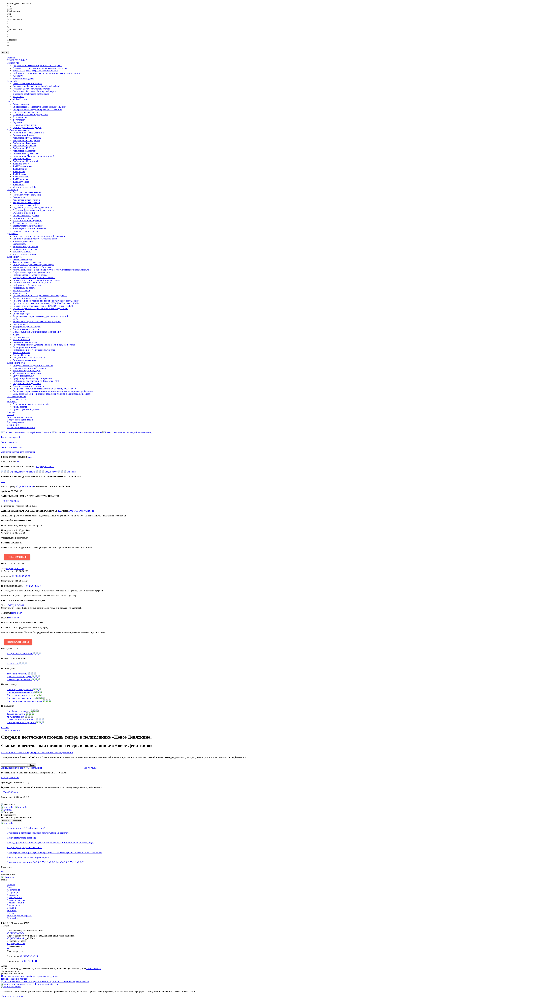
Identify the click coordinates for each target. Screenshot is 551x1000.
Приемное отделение (23, 218)
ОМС (15, 319)
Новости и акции (15, 902)
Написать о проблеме (11, 820)
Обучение (17, 122)
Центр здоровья (20, 324)
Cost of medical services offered (27, 83)
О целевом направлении (25, 125)
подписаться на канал (18, 642)
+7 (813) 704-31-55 (16, 943)
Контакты (12, 401)
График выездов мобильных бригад (30, 275)
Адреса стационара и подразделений (31, 404)
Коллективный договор (24, 254)
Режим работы (20, 407)
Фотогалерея (19, 120)
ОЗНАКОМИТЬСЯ (17, 557)
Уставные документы (23, 241)
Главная (11, 57)
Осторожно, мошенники (25, 360)
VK (3, 872)
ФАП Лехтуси (20, 174)
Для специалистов (16, 363)
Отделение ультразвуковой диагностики (32, 207)
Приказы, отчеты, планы (25, 249)
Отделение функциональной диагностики (33, 210)
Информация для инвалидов (26, 326)
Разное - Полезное (21, 355)
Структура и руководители (26, 112)
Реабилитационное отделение (27, 220)
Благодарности (20, 117)
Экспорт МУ (13, 63)
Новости (11, 412)
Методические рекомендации (27, 373)
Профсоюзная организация (20, 419)
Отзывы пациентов (16, 396)
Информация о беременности (27, 285)
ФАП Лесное (19, 171)
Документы (12, 233)
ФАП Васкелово (21, 163)
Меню (4, 53)
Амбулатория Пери (22, 158)
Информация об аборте (24, 288)
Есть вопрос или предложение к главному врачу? (53, 632)
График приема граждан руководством (32, 272)
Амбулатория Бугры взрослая (27, 138)
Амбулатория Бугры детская (26, 140)
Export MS (12, 81)
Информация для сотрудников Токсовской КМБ (36, 381)
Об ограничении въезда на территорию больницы (37, 109)
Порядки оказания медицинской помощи (33, 365)
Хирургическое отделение (25, 231)
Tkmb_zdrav (16, 613)
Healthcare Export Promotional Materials (31, 88)
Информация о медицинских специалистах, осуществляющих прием (46, 73)
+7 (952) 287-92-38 (32, 586)
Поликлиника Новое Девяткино (28, 132)
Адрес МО (18, 76)
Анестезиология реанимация (27, 192)
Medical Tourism (20, 99)
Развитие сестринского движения (29, 386)
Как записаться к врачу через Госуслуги (32, 267)
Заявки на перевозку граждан (27, 262)
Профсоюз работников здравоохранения (32, 378)
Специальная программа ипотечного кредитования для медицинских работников (53, 391)
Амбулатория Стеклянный (25, 161)
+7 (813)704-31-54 (15, 933)
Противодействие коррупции (27, 127)
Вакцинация (19, 311)
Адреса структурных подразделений (30, 114)
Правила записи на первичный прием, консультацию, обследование (46, 301)
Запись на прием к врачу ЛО (15, 768)
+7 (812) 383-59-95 (25, 486)
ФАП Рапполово (21, 179)
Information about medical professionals (31, 94)
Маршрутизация (21, 293)
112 (18, 461)
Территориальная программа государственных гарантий (40, 316)
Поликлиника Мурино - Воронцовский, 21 (34, 156)
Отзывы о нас (19, 399)
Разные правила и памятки (26, 329)
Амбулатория (13, 890)
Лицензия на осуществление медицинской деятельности (40, 236)
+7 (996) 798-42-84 (15, 568)
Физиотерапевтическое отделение (29, 228)
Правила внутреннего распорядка (29, 298)
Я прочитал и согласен (12, 996)
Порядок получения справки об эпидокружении (36, 280)
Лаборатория (19, 197)
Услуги (16, 334)
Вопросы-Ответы (21, 352)
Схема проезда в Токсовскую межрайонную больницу (39, 107)
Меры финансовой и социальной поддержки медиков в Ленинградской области (52, 394)
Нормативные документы (25, 246)
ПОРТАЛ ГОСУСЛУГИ (81, 511)
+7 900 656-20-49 (9, 792)
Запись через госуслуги (12, 447)
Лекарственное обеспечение (21, 427)
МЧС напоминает (21, 339)
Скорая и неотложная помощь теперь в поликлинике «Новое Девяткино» (37, 752)
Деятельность (19, 244)
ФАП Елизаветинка (22, 166)
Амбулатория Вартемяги (25, 143)
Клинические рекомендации (26, 370)
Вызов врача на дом (22, 259)
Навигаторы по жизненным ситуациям (32, 282)
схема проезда (93, 968)
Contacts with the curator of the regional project (34, 91)
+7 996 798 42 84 (29, 961)
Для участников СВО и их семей (29, 357)
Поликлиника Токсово (24, 135)
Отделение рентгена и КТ (25, 205)
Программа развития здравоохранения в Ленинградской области (44, 344)
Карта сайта (13, 918)
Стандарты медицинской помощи (29, 368)
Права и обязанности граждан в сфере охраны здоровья (40, 295)
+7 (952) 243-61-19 (15, 605)
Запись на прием (9, 442)
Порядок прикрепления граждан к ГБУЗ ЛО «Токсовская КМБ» (44, 306)
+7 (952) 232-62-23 (21, 576)
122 (30, 457)
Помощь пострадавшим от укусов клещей (33, 264)
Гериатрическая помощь (24, 347)
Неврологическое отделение (26, 202)
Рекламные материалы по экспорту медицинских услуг (40, 68)
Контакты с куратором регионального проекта (35, 70)
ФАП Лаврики (20, 169)
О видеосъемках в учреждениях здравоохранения (37, 332)
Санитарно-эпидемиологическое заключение (35, 238)
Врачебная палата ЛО (23, 376)
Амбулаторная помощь (18, 130)
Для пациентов (14, 257)
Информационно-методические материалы (34, 350)
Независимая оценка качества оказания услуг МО (37, 321)
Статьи (10, 414)
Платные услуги (21, 337)
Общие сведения (21, 104)
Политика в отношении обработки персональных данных (29, 976)
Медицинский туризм (23, 78)
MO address (18, 96)
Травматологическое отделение (28, 226)
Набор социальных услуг (25, 342)
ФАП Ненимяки (21, 176)
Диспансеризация (21, 313)
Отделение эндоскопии (24, 213)
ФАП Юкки (18, 184)
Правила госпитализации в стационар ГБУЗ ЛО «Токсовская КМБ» (46, 303)
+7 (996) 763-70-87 (45, 466)
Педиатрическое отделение (26, 215)
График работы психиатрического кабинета (34, 277)
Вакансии (12, 908)
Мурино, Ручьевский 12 (24, 187)
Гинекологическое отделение (27, 195)
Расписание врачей (10, 437)
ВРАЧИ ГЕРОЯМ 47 (17, 60)
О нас (9, 101)
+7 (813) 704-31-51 (16, 938)
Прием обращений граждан (26, 409)
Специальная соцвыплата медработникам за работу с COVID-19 (44, 388)
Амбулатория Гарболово (24, 145)
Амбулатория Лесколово (24, 151)
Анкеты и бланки (21, 290)
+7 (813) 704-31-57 (10, 501)
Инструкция (36, 768)
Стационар (12, 189)
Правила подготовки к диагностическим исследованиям (40, 308)
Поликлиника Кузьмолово (25, 153)
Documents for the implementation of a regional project (38, 86)
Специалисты (13, 905)
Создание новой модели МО (27, 383)
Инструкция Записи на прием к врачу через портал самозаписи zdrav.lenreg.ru (51, 269)
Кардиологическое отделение (27, 200)
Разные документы (22, 251)
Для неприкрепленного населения (18, 452)
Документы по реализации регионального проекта (37, 65)
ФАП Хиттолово (21, 182)
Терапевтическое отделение (26, 223)
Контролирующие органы (19, 417)
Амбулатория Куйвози (23, 148)
